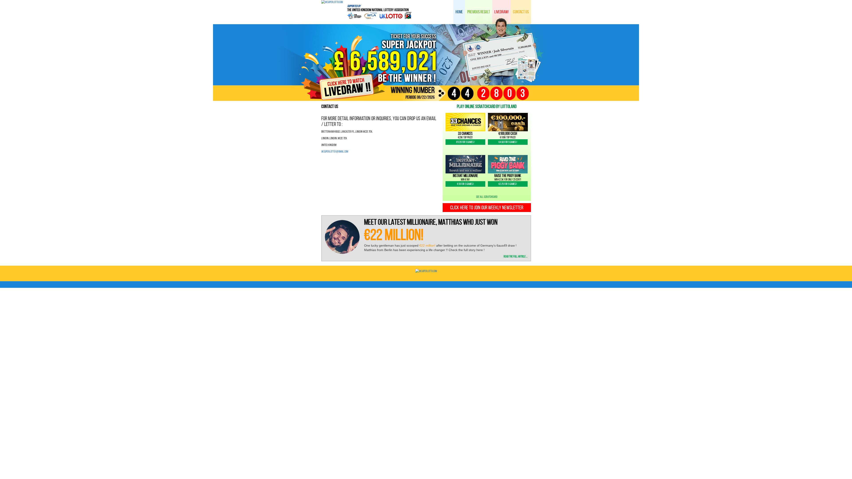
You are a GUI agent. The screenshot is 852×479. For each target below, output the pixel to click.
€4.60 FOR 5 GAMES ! (508, 142)
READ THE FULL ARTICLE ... (515, 256)
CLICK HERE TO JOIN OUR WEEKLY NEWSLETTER (486, 207)
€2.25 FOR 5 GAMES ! (508, 184)
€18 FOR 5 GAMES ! (465, 184)
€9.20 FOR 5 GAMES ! (465, 142)
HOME (459, 12)
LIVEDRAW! (501, 12)
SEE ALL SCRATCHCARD (486, 196)
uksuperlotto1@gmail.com (334, 151)
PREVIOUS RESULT (478, 12)
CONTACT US (521, 12)
